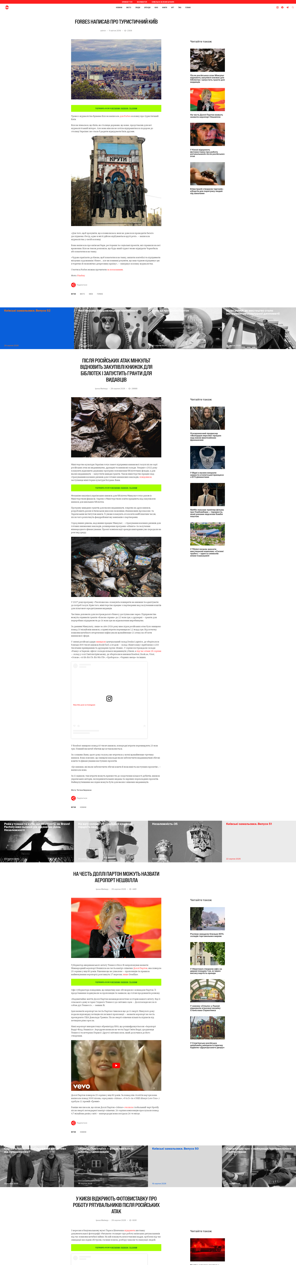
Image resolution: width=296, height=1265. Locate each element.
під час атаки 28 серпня (149, 651)
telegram (133, 108)
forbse (100, 294)
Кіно (156, 7)
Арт (172, 7)
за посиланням (115, 269)
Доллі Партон (140, 968)
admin (103, 30)
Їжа (179, 7)
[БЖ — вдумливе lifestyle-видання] (17, 7)
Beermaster (142, 2)
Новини (119, 7)
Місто (128, 7)
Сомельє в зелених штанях (163, 2)
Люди (137, 7)
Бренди (147, 7)
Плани (188, 7)
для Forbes (125, 116)
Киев (91, 294)
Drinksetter (127, 2)
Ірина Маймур (101, 388)
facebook (124, 108)
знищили (101, 641)
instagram (115, 108)
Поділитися (82, 285)
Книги (164, 7)
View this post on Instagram (84, 705)
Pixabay (81, 275)
